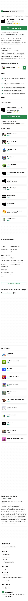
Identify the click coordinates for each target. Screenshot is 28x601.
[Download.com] (5, 11)
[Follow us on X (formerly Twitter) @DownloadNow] (6, 588)
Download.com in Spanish (8, 562)
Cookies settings (5, 580)
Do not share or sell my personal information (12, 577)
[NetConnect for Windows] (3, 21)
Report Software (15, 283)
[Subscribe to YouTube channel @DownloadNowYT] (9, 588)
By (11, 21)
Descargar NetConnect (7, 293)
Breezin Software (7, 498)
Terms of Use (5, 572)
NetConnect (15, 19)
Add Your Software (6, 557)
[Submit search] (10, 11)
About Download (5, 554)
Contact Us (4, 559)
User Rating (9, 23)
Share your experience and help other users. (12, 34)
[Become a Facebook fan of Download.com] (3, 588)
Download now (15, 28)
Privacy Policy (5, 570)
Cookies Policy (5, 575)
